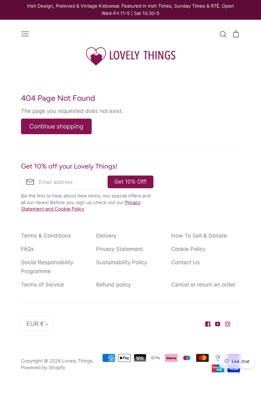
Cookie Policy (188, 249)
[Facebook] (205, 324)
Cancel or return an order (203, 284)
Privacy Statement (119, 249)
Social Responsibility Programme (47, 266)
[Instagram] (225, 324)
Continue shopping (56, 126)
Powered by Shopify (43, 367)
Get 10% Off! (130, 181)
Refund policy (113, 284)
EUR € (35, 324)
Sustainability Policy (121, 262)
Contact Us (185, 262)
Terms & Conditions (46, 235)
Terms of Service (42, 284)
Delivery (106, 235)
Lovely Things (77, 361)
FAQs (27, 249)
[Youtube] (215, 324)
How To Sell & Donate (199, 235)
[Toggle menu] (25, 33)
